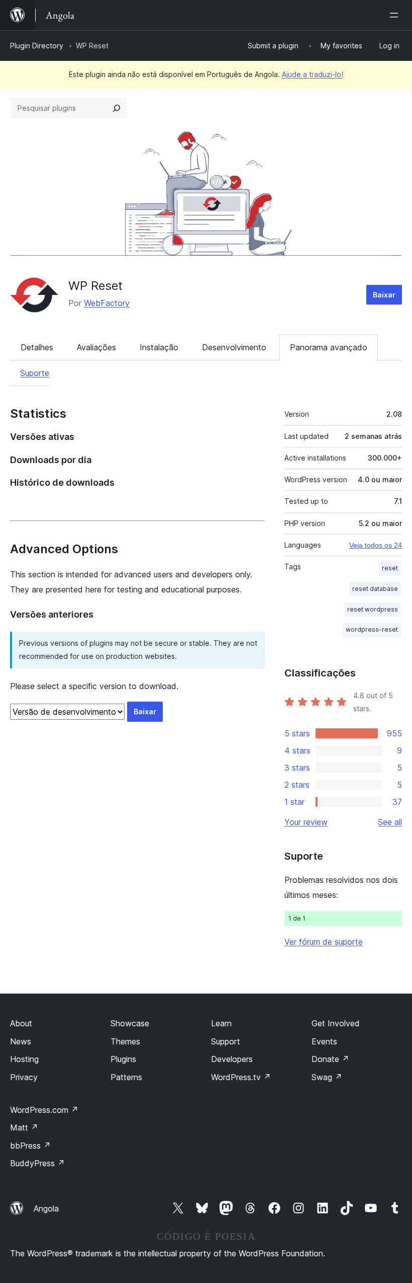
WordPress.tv (241, 1077)
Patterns (126, 1077)
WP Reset (95, 285)
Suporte (34, 373)
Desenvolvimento (234, 347)
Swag (327, 1077)
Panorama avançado (328, 347)
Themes (125, 1041)
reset (390, 568)
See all (390, 822)
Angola (46, 1208)
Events (324, 1041)
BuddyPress (37, 1163)
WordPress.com (44, 1110)
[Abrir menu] (396, 15)
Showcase (130, 1023)
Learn (221, 1023)
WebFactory (107, 303)
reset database (375, 588)
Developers (232, 1059)
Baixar (384, 294)
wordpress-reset (372, 629)
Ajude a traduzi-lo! (312, 74)
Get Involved (336, 1023)
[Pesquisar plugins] (117, 108)
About (21, 1023)
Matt (24, 1127)
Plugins (123, 1059)
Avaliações (96, 347)
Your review (306, 822)
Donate (330, 1059)
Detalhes (37, 347)
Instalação (159, 347)
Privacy (24, 1077)
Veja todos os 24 (375, 545)
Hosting (24, 1059)
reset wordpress (372, 609)
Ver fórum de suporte (323, 942)
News (20, 1041)
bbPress (30, 1146)
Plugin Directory (36, 45)
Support (225, 1041)
